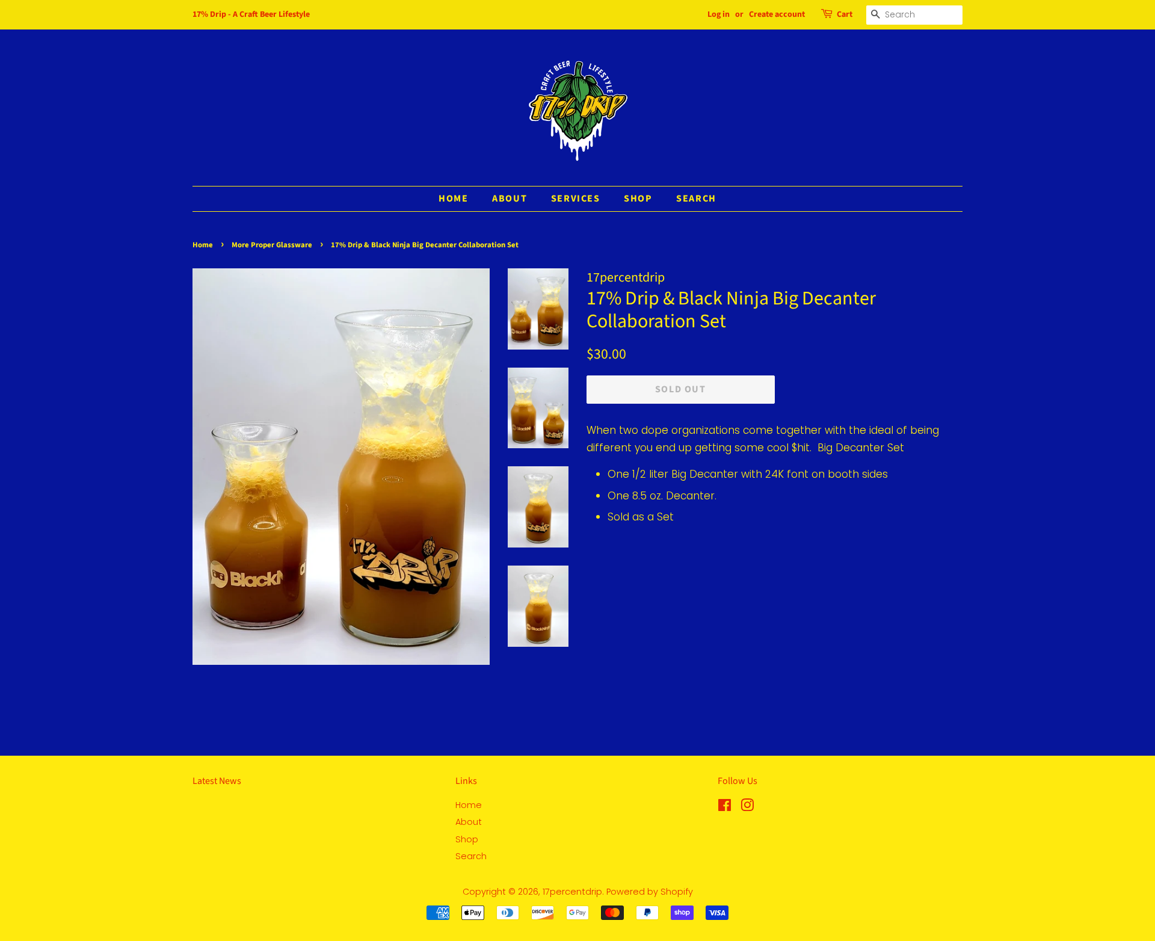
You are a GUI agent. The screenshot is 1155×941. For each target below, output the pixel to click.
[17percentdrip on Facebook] (725, 807)
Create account (777, 14)
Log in (718, 14)
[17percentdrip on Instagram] (747, 807)
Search (696, 198)
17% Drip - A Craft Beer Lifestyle (251, 14)
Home (453, 198)
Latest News (216, 781)
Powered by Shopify (649, 892)
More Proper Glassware (272, 244)
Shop (638, 198)
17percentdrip (572, 892)
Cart (844, 14)
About (509, 198)
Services (575, 198)
